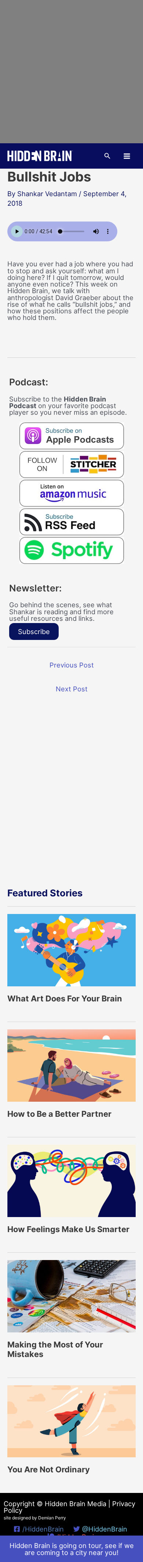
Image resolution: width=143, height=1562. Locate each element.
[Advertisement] (71, 71)
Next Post (72, 689)
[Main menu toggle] (127, 156)
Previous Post (72, 665)
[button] (107, 156)
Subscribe (34, 631)
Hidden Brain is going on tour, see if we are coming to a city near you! (72, 1548)
